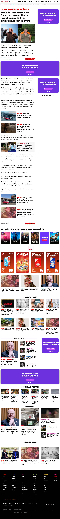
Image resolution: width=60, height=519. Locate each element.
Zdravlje (34, 491)
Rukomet (13, 478)
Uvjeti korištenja (16, 503)
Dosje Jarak (39, 4)
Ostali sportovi (14, 487)
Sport (19, 1)
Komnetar (45, 482)
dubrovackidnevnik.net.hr (50, 511)
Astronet (45, 476)
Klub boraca (14, 480)
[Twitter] (28, 59)
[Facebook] (26, 59)
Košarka (13, 483)
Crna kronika (12, 4)
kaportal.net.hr (29, 511)
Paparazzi (23, 482)
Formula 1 (13, 491)
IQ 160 (42, 1)
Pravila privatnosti (30, 503)
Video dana (45, 491)
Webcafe (31, 1)
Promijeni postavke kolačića (8, 505)
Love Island (23, 485)
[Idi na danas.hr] (6, 1)
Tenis (13, 485)
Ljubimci (34, 483)
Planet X (45, 485)
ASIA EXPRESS (48, 1)
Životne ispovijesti (35, 492)
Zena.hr (7, 511)
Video (55, 476)
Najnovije (55, 478)
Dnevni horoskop (46, 480)
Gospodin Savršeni (25, 489)
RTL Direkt (26, 4)
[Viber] (32, 59)
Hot (22, 1)
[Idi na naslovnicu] (14, 2)
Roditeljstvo (35, 489)
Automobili (34, 494)
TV (22, 483)
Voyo (22, 492)
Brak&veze (34, 476)
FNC (12, 489)
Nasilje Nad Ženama (4, 223)
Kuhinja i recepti (35, 480)
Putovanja (34, 487)
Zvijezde (23, 476)
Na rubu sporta (14, 482)
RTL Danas (20, 4)
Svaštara (45, 487)
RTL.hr (4, 511)
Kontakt (36, 503)
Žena (36, 1)
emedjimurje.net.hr (17, 511)
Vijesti (2, 4)
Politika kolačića (23, 503)
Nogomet (13, 476)
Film (22, 478)
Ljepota (34, 482)
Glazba (23, 480)
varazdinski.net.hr (36, 511)
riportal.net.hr (42, 511)
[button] (2, 233)
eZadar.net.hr (16, 512)
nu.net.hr (21, 512)
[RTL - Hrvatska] (50, 504)
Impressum (5, 503)
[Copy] (34, 59)
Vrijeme (45, 4)
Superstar (23, 487)
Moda (34, 485)
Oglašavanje (10, 503)
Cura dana (45, 478)
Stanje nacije (32, 4)
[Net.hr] (55, 504)
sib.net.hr (23, 511)
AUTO (39, 1)
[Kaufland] (30, 248)
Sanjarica (55, 480)
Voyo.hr (11, 511)
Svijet (7, 4)
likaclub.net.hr (26, 512)
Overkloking (46, 483)
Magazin (26, 1)
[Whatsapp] (30, 59)
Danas (4, 474)
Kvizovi (45, 489)
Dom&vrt (34, 478)
